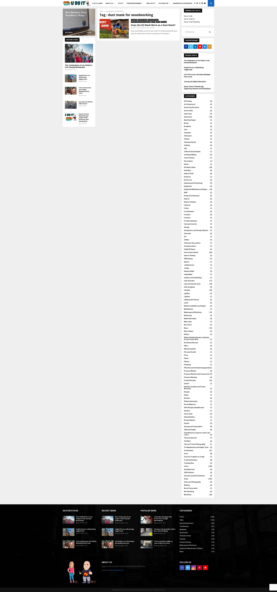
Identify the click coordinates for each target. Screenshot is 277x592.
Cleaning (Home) (190, 142)
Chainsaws (188, 136)
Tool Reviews (188, 450)
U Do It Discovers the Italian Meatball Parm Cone (85, 90)
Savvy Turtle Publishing (192, 22)
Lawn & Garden (189, 281)
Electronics (188, 180)
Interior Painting (189, 255)
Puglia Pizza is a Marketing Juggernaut (84, 77)
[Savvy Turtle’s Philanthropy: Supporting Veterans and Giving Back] (71, 117)
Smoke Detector (189, 420)
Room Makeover (190, 404)
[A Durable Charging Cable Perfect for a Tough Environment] (146, 520)
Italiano (186, 262)
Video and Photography (192, 482)
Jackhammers (189, 265)
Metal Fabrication (190, 318)
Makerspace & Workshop (182, 3)
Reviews (187, 398)
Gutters (186, 240)
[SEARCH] (209, 32)
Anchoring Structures (191, 107)
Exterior (187, 199)
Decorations (188, 161)
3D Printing (188, 101)
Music (186, 328)
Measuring (188, 315)
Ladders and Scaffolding (193, 278)
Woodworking (189, 491)
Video (158, 21)
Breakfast (187, 126)
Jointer (186, 268)
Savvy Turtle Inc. (189, 19)
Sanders (187, 411)
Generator (187, 233)
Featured (187, 205)
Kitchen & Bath (189, 271)
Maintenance (188, 309)
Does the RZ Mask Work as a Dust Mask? (153, 25)
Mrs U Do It (151, 3)
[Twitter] (197, 3)
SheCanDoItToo (189, 417)
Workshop (163, 21)
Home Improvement (134, 3)
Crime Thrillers (189, 158)
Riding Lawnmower (190, 401)
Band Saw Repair (190, 120)
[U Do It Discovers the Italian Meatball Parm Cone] (71, 91)
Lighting (187, 293)
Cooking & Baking (190, 155)
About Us (109, 3)
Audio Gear (188, 114)
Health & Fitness (189, 249)
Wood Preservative (190, 488)
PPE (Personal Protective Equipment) (140, 21)
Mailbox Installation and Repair (195, 306)
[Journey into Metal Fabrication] (71, 105)
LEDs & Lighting (189, 287)
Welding (187, 485)
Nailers (186, 334)
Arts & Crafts (188, 111)
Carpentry (133, 19)
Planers (186, 361)
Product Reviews (190, 380)
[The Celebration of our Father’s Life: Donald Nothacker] (79, 53)
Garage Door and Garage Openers (196, 230)
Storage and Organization (193, 426)
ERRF (186, 192)
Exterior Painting (190, 202)
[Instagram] (200, 3)
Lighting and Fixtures (191, 300)
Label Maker (188, 274)
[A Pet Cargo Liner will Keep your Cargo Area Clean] (146, 544)
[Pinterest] (202, 3)
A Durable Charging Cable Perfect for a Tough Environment (163, 518)
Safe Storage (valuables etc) (194, 407)
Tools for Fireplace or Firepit (194, 457)
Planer (186, 358)
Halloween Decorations (192, 243)
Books (186, 123)
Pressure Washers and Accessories (197, 374)
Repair (186, 395)
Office (186, 346)
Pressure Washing (190, 377)
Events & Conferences (191, 196)
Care (185, 129)
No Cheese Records (191, 342)
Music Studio (188, 331)
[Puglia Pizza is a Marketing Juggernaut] (71, 78)
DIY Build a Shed (142, 19)
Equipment (188, 186)
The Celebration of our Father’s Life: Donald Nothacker (78, 66)
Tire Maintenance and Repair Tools (196, 447)
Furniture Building (190, 221)
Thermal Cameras (190, 438)
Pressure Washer (190, 371)
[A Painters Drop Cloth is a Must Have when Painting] (146, 532)
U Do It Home (97, 3)
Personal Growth (190, 352)
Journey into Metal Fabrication (85, 103)
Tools (186, 453)
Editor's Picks (189, 173)
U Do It (120, 3)
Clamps (186, 139)
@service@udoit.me (116, 570)
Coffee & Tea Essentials (192, 151)
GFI (185, 236)
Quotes (186, 383)
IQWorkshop (188, 259)
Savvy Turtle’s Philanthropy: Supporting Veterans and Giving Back (84, 117)
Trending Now (189, 463)
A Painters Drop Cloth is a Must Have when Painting (164, 530)
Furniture (187, 214)
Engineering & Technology (193, 183)
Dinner (186, 164)
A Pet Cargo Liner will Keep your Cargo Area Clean (163, 542)
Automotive (163, 3)
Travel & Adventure (190, 460)
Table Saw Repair (190, 430)
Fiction (186, 208)
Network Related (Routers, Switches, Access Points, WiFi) (196, 338)
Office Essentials (190, 349)
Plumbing (187, 365)
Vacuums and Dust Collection (194, 476)
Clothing (187, 145)
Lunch (186, 303)
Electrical (187, 177)
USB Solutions (189, 472)
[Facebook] (195, 3)
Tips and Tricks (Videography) (194, 444)
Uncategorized (189, 469)
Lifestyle (187, 290)
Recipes (187, 392)
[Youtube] (205, 3)
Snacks (186, 423)
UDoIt (134, 28)
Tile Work (187, 441)
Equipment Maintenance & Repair (195, 189)
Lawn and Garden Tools (192, 284)
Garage (186, 227)
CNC (185, 148)
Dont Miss (187, 170)
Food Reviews (189, 211)
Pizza (186, 355)
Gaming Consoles (190, 224)
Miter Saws (188, 322)
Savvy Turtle (188, 16)
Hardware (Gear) (190, 246)
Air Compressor (189, 104)
